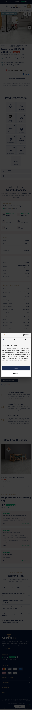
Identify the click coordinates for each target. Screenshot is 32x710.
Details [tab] (16, 339)
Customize (15, 373)
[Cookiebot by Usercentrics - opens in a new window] (23, 335)
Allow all (16, 368)
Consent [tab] (5, 339)
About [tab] (26, 339)
